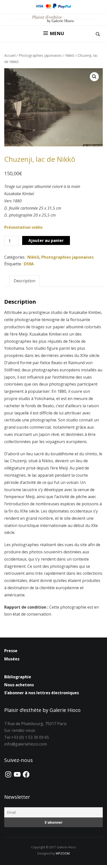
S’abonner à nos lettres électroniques (41, 692)
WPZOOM (63, 853)
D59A (29, 264)
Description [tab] (24, 281)
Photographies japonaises (40, 55)
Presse (10, 650)
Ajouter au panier (46, 240)
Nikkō (69, 55)
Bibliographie (17, 677)
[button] (53, 33)
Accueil (9, 55)
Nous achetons (19, 685)
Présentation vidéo (23, 227)
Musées (11, 659)
